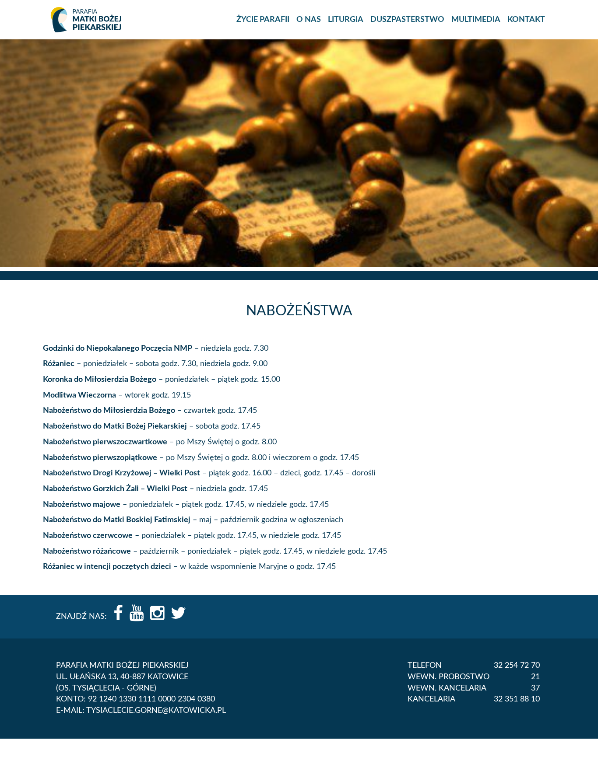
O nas (308, 20)
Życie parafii (262, 20)
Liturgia (345, 20)
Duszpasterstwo (407, 20)
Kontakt (526, 20)
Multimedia (475, 20)
